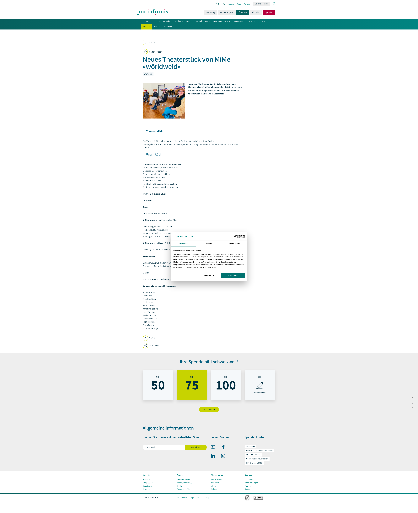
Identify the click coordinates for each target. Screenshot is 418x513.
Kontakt (247, 4)
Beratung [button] (210, 12)
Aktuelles (145, 26)
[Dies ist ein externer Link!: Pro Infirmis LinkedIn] (214, 456)
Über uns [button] (241, 12)
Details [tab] (209, 243)
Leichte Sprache (261, 4)
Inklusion (256, 12)
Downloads (167, 26)
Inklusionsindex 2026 (221, 21)
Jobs (239, 4)
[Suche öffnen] (272, 3)
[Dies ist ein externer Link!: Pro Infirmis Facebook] (224, 447)
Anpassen (207, 275)
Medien (231, 4)
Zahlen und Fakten (164, 21)
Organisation (148, 21)
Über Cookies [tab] (234, 243)
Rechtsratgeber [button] (227, 12)
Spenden (269, 12)
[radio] (158, 385)
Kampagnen (239, 21)
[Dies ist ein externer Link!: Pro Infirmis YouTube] (214, 447)
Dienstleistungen (203, 21)
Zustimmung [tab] (183, 243)
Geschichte (251, 21)
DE (223, 4)
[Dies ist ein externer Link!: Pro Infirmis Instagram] (224, 456)
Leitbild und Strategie (184, 21)
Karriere (262, 21)
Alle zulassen (233, 275)
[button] (153, 52)
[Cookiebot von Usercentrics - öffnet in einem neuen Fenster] (235, 236)
